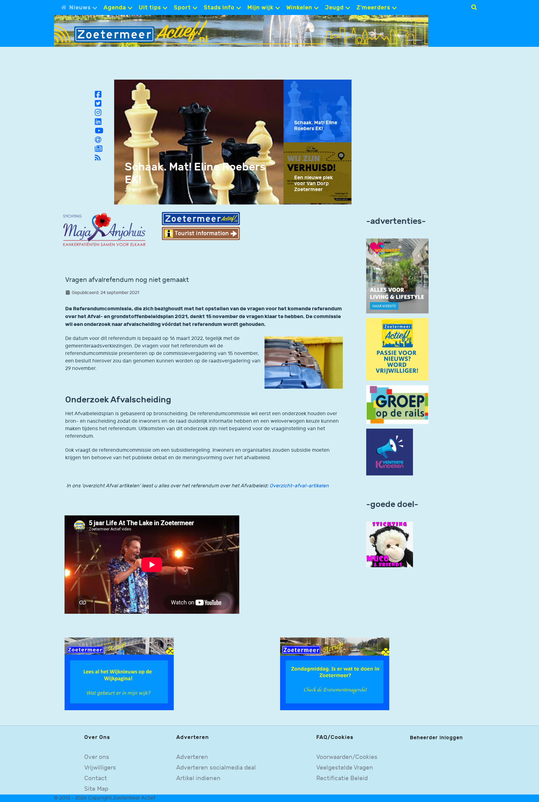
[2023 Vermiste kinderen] (389, 452)
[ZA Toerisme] (201, 226)
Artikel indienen (198, 778)
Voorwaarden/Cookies (346, 757)
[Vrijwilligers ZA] (397, 349)
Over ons (96, 757)
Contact (95, 778)
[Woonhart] (397, 276)
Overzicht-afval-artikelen (299, 486)
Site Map (96, 789)
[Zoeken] (474, 7)
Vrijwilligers (100, 767)
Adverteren (192, 757)
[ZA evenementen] (334, 674)
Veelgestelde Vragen (344, 767)
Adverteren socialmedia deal (216, 767)
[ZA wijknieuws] (119, 674)
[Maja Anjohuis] (104, 230)
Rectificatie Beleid (342, 778)
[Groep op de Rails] (397, 404)
